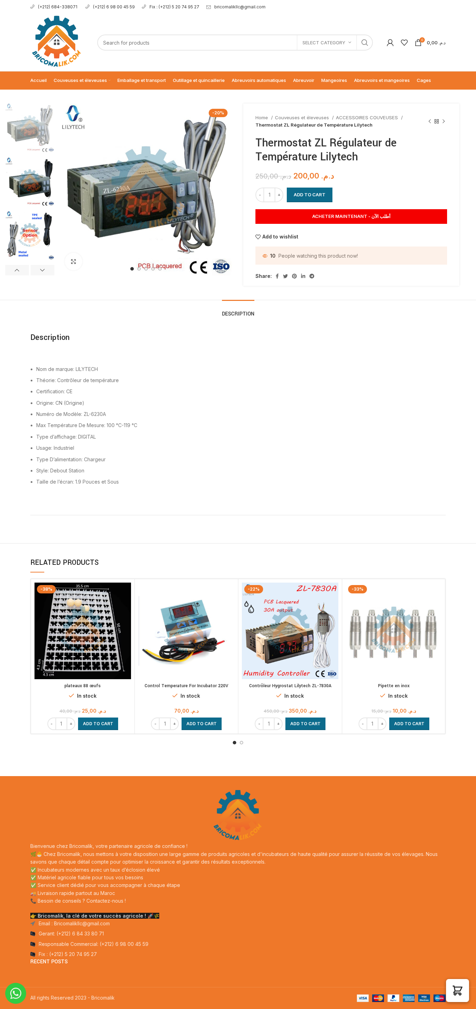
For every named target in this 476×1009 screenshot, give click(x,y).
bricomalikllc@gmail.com (240, 6)
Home (262, 117)
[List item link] (238, 934)
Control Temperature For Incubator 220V (186, 686)
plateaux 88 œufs (82, 686)
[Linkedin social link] (303, 276)
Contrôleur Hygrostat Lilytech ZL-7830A (290, 686)
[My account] (390, 43)
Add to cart (309, 194)
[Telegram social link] (311, 276)
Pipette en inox (393, 686)
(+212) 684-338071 (58, 6)
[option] (29, 128)
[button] (98, 724)
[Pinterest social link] (294, 276)
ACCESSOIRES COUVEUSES (367, 117)
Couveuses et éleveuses (302, 117)
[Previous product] (429, 121)
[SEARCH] (365, 43)
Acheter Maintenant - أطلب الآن (351, 216)
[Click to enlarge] (73, 261)
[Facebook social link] (277, 276)
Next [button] (42, 270)
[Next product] (443, 121)
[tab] (238, 310)
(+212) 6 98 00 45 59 (114, 6)
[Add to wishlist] (126, 609)
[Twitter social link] (285, 276)
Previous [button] (17, 270)
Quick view (126, 594)
